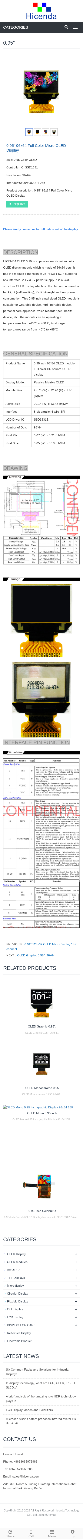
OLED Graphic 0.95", (42, 1026)
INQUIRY (18, 204)
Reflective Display (19, 1333)
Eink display (15, 1309)
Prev (12, 91)
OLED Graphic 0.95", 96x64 (36, 955)
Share (10, 1536)
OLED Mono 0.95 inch (42, 1113)
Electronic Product (19, 1341)
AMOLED (13, 1270)
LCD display (15, 1317)
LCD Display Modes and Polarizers (29, 1410)
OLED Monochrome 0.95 (42, 1088)
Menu (52, 1536)
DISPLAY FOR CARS (21, 1325)
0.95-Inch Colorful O (42, 1211)
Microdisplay (15, 1285)
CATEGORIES (15, 27)
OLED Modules (17, 1262)
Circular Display (17, 1293)
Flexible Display (17, 1301)
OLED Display (16, 1254)
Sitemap (51, 1514)
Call (31, 1536)
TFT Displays (16, 1277)
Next (71, 91)
